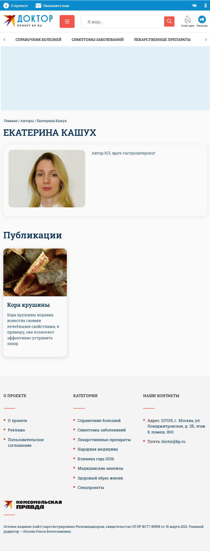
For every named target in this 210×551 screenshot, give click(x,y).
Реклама (16, 429)
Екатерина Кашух (52, 120)
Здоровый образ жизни (100, 477)
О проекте (17, 420)
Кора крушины (28, 304)
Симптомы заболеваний (98, 39)
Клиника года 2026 (96, 458)
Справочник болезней (38, 39)
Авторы (27, 120)
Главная (10, 120)
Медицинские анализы (100, 468)
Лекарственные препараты (162, 39)
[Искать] (169, 21)
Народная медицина (98, 449)
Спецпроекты (91, 487)
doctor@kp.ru (173, 441)
